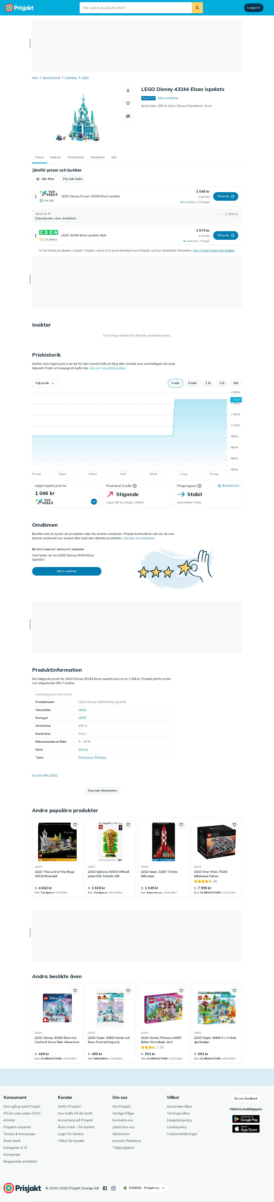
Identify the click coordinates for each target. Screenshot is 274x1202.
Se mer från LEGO (44, 775)
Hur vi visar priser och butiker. (214, 250)
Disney (83, 749)
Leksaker (71, 77)
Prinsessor (86, 757)
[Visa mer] (35, 196)
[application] (137, 434)
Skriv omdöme (168, 98)
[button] (128, 90)
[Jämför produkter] (128, 116)
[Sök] (197, 7)
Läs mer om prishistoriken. (108, 368)
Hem (35, 77)
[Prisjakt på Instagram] (113, 1188)
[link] (57, 857)
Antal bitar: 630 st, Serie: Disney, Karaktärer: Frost (176, 106)
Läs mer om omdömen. (139, 538)
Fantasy (100, 757)
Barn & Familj (51, 77)
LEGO (85, 77)
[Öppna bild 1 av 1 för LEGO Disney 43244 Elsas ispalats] (77, 118)
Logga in (253, 7)
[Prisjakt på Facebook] (104, 1188)
